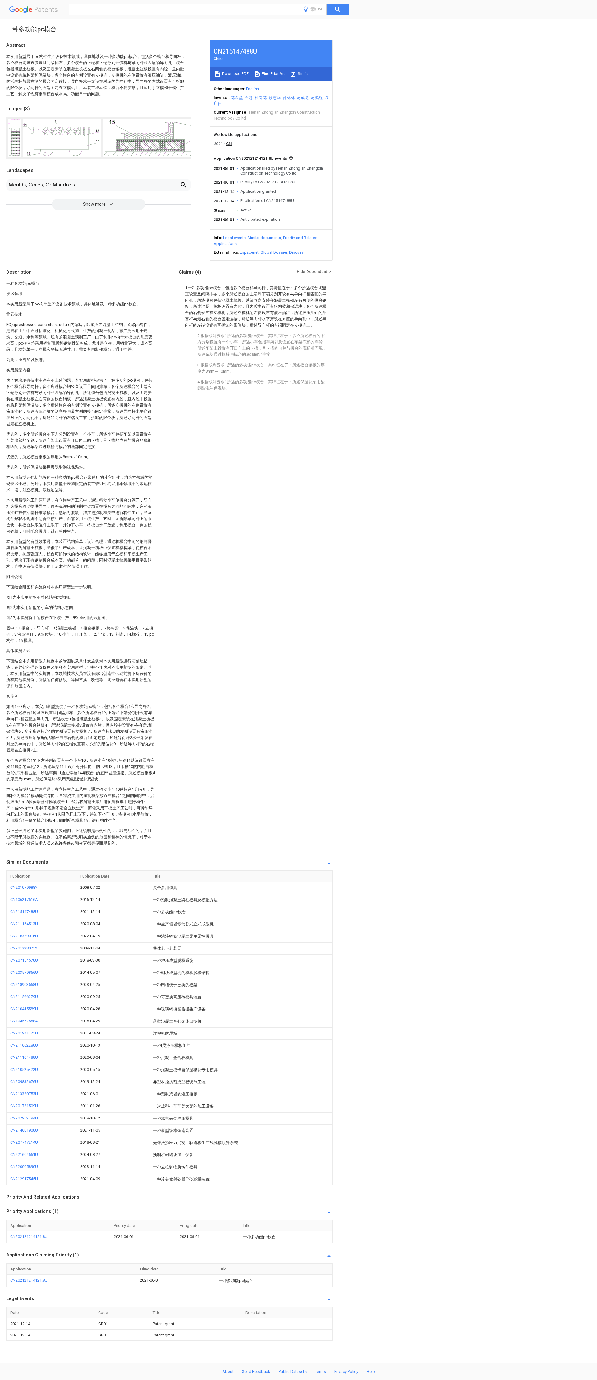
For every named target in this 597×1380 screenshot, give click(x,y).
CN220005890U (24, 1166)
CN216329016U (24, 936)
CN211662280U (24, 1045)
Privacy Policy (346, 1371)
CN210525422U (24, 1069)
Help (371, 1371)
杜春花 (261, 97)
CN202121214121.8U (29, 1236)
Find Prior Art (273, 73)
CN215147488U (24, 911)
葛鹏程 (317, 97)
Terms (320, 1371)
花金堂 (237, 97)
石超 (249, 97)
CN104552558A (24, 1021)
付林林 (289, 97)
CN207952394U (24, 1118)
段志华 (275, 97)
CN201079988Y (23, 887)
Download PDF (235, 73)
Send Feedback (256, 1371)
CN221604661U (24, 1154)
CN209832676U (24, 1081)
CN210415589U (24, 1008)
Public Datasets (293, 1371)
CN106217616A (24, 899)
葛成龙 (303, 97)
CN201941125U (24, 1033)
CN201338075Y (23, 948)
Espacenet (249, 252)
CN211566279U (24, 996)
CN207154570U (24, 960)
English (252, 89)
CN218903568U (24, 984)
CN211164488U (24, 1057)
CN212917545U (24, 1178)
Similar (303, 73)
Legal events (234, 237)
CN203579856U (24, 972)
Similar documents (264, 237)
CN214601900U (24, 1130)
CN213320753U (24, 1093)
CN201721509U (24, 1106)
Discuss (296, 252)
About (228, 1371)
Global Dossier (274, 252)
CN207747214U (24, 1142)
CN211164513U (24, 923)
